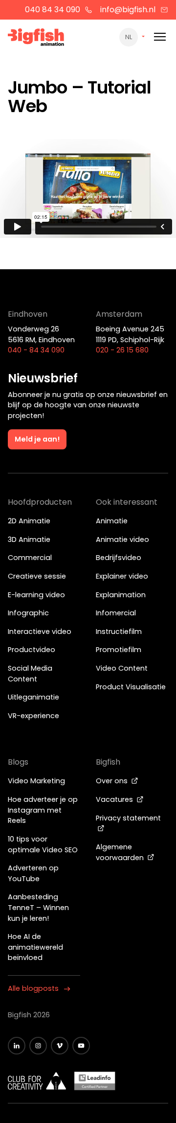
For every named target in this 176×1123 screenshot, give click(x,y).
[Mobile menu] (160, 36)
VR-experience (33, 716)
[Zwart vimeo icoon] (59, 1045)
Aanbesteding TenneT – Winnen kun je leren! (38, 907)
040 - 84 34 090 (36, 350)
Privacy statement (128, 818)
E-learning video (36, 595)
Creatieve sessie (37, 576)
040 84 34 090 (52, 9)
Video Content (122, 668)
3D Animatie (29, 539)
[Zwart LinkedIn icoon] (16, 1045)
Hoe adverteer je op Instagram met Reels (43, 810)
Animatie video (122, 539)
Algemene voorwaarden (121, 852)
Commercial (30, 557)
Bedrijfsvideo (118, 557)
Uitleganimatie (33, 697)
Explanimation (121, 595)
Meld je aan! (37, 439)
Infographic (28, 613)
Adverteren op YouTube (33, 873)
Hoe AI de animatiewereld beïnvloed (35, 947)
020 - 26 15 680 (122, 350)
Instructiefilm (119, 631)
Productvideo (31, 650)
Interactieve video (39, 631)
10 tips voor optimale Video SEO (43, 844)
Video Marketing (36, 781)
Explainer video (122, 576)
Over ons (113, 781)
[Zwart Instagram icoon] (38, 1045)
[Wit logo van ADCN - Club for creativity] (37, 1081)
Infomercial (116, 613)
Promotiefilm (118, 650)
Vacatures (115, 799)
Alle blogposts (33, 988)
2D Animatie (29, 521)
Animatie (112, 521)
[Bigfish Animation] (36, 38)
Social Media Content (30, 673)
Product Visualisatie (131, 687)
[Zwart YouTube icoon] (81, 1045)
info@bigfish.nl (127, 9)
